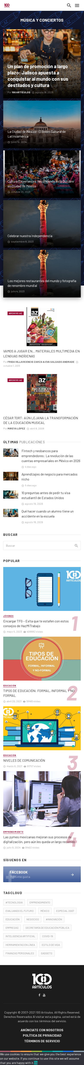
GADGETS (46, 953)
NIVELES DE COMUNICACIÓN (24, 760)
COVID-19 (47, 936)
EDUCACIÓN (13, 919)
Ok (35, 1063)
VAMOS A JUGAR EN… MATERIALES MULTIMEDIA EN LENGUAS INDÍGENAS (41, 353)
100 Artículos (21, 92)
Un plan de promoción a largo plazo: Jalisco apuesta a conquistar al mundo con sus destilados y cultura (38, 75)
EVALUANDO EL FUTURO (20, 910)
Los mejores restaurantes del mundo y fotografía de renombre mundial (42, 283)
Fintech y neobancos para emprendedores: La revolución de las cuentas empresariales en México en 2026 (51, 456)
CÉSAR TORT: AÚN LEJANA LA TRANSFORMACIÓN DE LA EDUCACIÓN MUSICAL (40, 420)
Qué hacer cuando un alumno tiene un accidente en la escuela (48, 513)
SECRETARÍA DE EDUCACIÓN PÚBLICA (47, 927)
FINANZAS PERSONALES (20, 953)
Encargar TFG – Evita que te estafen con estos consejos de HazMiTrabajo (36, 623)
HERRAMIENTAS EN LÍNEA (20, 944)
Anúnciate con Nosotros (42, 1030)
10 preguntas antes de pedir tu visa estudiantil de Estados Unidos (46, 495)
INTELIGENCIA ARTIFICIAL (20, 936)
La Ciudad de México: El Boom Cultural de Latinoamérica (37, 133)
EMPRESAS (12, 927)
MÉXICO (44, 910)
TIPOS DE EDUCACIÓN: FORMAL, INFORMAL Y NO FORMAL (39, 693)
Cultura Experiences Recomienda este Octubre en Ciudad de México (41, 183)
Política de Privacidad (42, 1036)
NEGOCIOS (32, 919)
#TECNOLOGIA (14, 902)
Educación (9, 685)
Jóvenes (8, 616)
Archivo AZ (15, 313)
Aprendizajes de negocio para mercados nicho (50, 476)
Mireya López (16, 428)
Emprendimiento (13, 832)
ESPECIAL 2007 (65, 910)
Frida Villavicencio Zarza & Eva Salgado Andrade (41, 361)
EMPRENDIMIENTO (40, 902)
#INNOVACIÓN (54, 919)
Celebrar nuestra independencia (30, 236)
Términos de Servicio (42, 1041)
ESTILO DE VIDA (51, 944)
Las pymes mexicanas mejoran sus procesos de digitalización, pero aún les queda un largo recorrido (39, 839)
